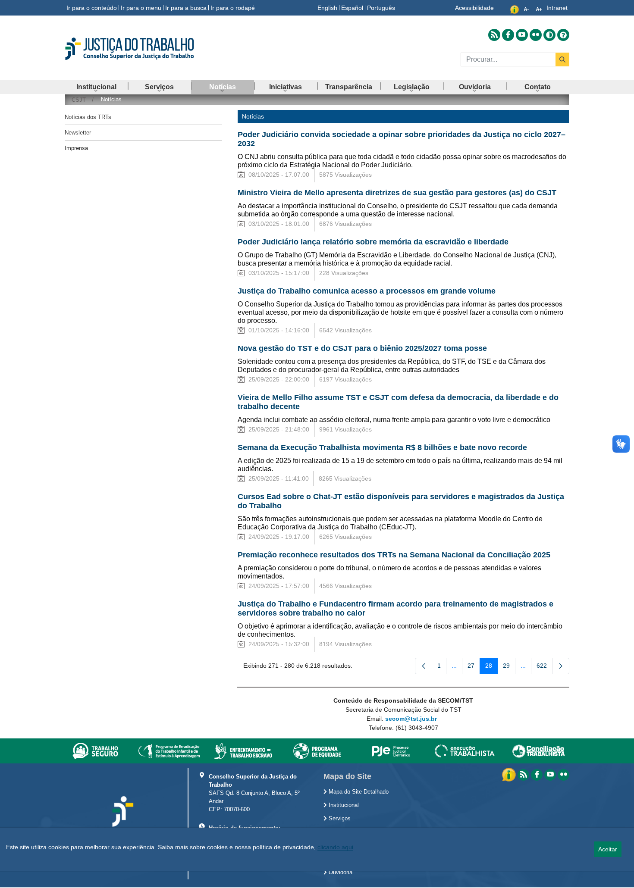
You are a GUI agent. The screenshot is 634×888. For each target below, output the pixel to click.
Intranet (557, 7)
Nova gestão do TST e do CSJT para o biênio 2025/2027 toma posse (362, 348)
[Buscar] (562, 59)
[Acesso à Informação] (510, 774)
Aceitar (607, 849)
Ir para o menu (141, 7)
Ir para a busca (186, 7)
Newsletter (78, 132)
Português (381, 7)
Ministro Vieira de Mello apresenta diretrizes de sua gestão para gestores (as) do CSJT (397, 192)
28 (491, 667)
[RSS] (523, 775)
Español (352, 7)
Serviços (339, 819)
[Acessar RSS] (494, 35)
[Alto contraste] (549, 35)
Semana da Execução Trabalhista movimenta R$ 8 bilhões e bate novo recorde (382, 447)
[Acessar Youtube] (522, 35)
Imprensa (76, 148)
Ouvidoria (339, 872)
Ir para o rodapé (232, 7)
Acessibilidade (474, 7)
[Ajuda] (563, 35)
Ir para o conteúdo (91, 7)
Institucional (343, 805)
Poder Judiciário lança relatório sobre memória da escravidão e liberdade (373, 242)
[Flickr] (563, 775)
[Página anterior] (423, 666)
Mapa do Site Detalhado (358, 792)
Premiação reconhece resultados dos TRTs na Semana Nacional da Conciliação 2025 (394, 554)
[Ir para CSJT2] (144, 48)
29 (509, 667)
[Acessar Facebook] (508, 35)
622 (544, 667)
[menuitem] (96, 87)
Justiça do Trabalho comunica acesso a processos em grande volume (367, 291)
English (327, 7)
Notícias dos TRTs (88, 117)
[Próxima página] (560, 666)
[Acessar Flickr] (536, 35)
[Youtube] (550, 775)
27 (474, 667)
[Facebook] (537, 775)
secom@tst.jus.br (411, 718)
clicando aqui (335, 847)
